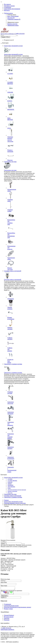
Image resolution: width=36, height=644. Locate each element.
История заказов (8, 617)
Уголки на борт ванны (10, 361)
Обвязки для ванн (9, 328)
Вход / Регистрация (12, 16)
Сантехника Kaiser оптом (11, 605)
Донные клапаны (9, 308)
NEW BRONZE (10, 118)
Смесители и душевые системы (13, 364)
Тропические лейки (11, 258)
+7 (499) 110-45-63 (6, 628)
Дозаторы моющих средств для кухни (10, 139)
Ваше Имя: (4, 582)
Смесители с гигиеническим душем (11, 469)
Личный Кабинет (9, 615)
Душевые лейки (10, 200)
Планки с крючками (10, 150)
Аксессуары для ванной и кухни (13, 45)
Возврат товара (8, 608)
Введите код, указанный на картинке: (11, 590)
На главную (7, 4)
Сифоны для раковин (9, 349)
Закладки (6, 618)
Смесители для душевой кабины (10, 436)
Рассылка (6, 620)
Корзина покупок (12, 24)
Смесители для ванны (10, 412)
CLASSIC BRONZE (10, 82)
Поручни (10, 160)
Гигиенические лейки (11, 190)
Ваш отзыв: (4, 585)
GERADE (10, 92)
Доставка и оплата (9, 5)
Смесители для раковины (10, 423)
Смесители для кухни (10, 402)
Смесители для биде (10, 447)
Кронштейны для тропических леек (11, 235)
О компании (7, 7)
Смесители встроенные (10, 457)
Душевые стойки (10, 210)
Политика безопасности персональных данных (17, 607)
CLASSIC (10, 73)
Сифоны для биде (9, 338)
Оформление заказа (13, 25)
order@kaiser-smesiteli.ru (7, 629)
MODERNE (10, 109)
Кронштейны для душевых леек (11, 222)
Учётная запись (8, 13)
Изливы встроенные (10, 318)
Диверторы (10, 298)
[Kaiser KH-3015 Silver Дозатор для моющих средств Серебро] (10, 538)
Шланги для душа (10, 268)
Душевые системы (10, 392)
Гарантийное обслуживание (12, 9)
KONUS (9, 101)
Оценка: (3, 580)
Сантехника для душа (10, 161)
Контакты (7, 10)
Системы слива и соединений (12, 271)
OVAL (9, 128)
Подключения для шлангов (11, 247)
